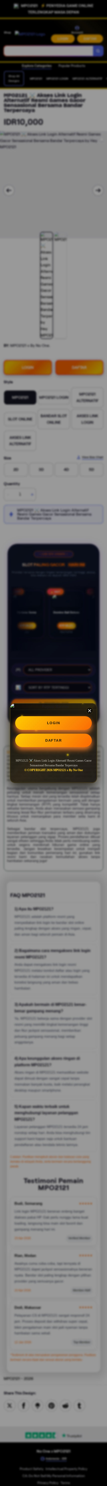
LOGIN (53, 723)
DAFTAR (53, 740)
